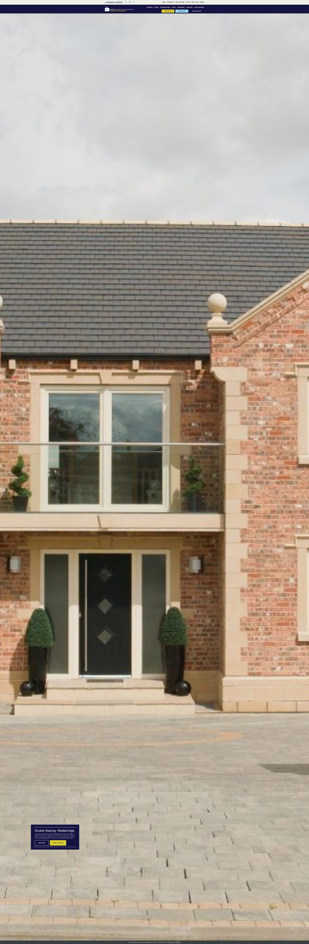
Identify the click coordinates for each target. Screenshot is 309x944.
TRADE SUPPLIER (196, 11)
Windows (150, 7)
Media (193, 2)
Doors (156, 7)
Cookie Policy (171, 942)
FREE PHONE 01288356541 (115, 2)
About (164, 2)
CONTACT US (168, 11)
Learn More (41, 842)
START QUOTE (181, 11)
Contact (187, 2)
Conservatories (165, 7)
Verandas (189, 7)
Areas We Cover (180, 2)
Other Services (199, 7)
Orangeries (181, 7)
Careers (201, 2)
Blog (197, 2)
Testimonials (170, 2)
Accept (177, 942)
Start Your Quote (58, 842)
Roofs (174, 7)
